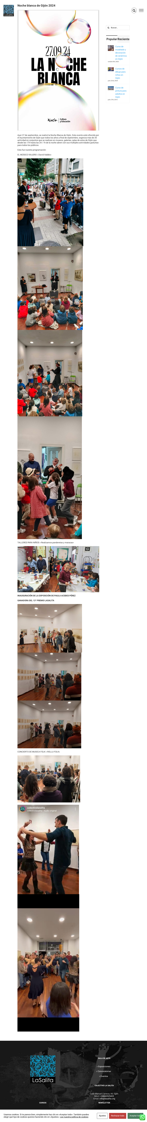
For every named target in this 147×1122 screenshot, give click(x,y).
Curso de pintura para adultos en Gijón (120, 92)
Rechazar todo (117, 1115)
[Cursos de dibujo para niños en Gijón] (111, 68)
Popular (111, 39)
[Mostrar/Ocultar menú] (141, 10)
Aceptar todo (135, 1115)
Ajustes (102, 1115)
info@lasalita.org (107, 1098)
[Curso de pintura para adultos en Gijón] (111, 87)
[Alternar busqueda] (134, 10)
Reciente (123, 39)
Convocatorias (104, 1071)
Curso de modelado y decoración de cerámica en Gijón (121, 53)
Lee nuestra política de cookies (74, 1117)
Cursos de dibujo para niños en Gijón (120, 73)
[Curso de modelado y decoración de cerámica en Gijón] (111, 46)
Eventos (104, 1076)
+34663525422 (107, 1096)
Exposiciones (104, 1066)
